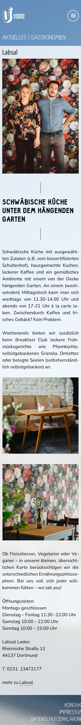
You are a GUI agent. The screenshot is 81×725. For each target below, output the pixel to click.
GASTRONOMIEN (48, 37)
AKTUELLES (14, 37)
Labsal (26, 682)
